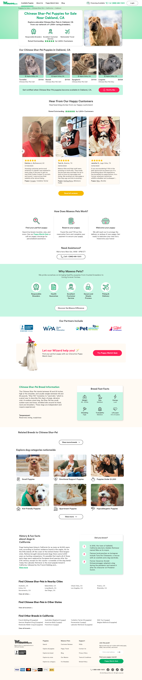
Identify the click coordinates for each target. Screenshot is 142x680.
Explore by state (48, 657)
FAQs (80, 644)
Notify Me (110, 90)
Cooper (33, 181)
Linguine (101, 79)
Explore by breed (48, 653)
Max (98, 181)
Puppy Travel (65, 648)
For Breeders (65, 661)
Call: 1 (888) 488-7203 (72, 256)
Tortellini (22, 79)
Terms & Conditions (85, 657)
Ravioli (48, 79)
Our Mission (64, 657)
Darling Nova (68, 181)
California (49, 8)
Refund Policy (83, 661)
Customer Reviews (67, 644)
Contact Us (82, 648)
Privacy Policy (83, 653)
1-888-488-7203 (98, 669)
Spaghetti (76, 79)
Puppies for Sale (24, 8)
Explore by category (49, 661)
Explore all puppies (48, 648)
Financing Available (98, 3)
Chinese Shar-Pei (38, 8)
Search (45, 644)
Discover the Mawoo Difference (71, 308)
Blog (62, 653)
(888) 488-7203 (116, 3)
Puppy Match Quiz (41, 234)
